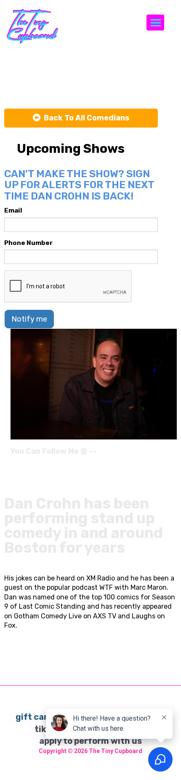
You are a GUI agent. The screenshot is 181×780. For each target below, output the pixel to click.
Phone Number (28, 243)
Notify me (29, 319)
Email (13, 210)
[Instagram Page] (171, 454)
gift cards (37, 717)
